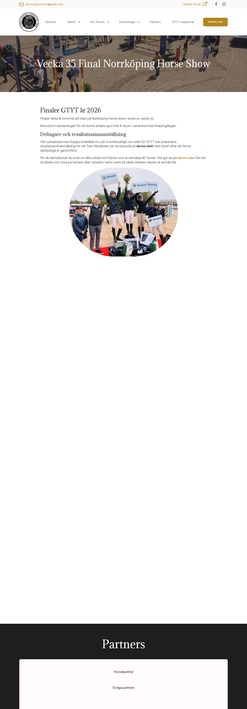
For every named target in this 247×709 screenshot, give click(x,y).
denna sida (186, 158)
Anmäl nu (215, 21)
